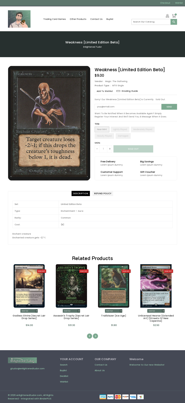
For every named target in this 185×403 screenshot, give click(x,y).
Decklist (64, 376)
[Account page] (168, 16)
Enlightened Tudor (92, 46)
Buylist (63, 370)
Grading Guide (130, 91)
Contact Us (101, 364)
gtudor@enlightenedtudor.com (27, 368)
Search (64, 364)
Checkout (165, 2)
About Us (100, 370)
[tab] (81, 193)
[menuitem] (54, 19)
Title (97, 123)
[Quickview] (12, 326)
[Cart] (174, 16)
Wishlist (179, 2)
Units (97, 143)
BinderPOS (45, 398)
